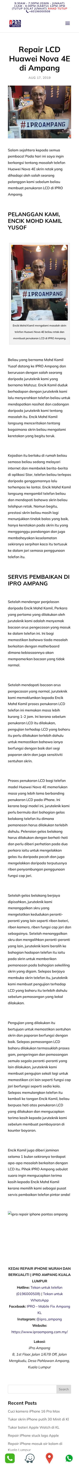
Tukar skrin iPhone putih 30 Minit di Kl (39, 1419)
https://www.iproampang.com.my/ (39, 1332)
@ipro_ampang (49, 1319)
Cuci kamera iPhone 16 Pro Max (34, 1411)
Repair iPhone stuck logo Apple (34, 1435)
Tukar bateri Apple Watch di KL (34, 1427)
